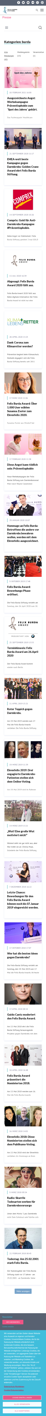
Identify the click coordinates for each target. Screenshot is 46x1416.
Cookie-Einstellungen (22, 1397)
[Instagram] (37, 2)
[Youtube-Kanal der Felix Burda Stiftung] (28, 2)
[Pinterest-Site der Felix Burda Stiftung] (42, 2)
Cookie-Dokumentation (14, 1390)
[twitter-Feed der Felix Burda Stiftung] (23, 2)
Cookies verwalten (8, 1326)
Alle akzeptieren (22, 1411)
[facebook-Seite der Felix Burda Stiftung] (18, 2)
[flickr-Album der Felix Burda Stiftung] (32, 2)
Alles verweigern (22, 1404)
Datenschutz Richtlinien (14, 1386)
